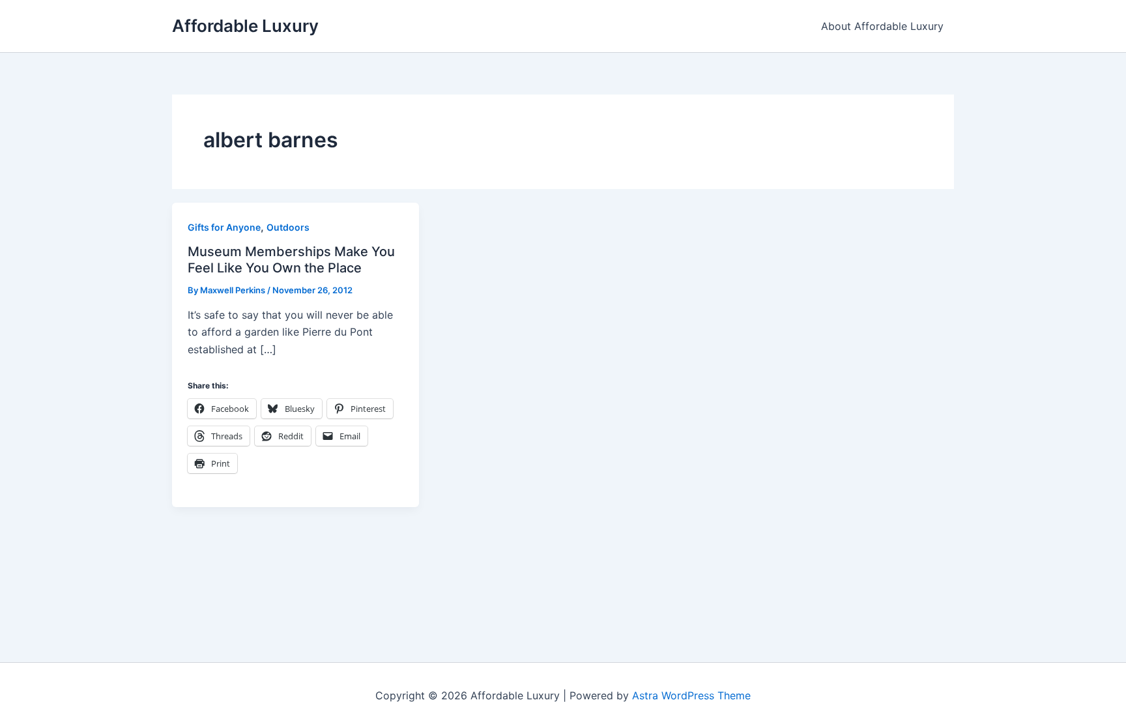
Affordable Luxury (245, 26)
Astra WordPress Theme (691, 695)
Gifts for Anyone (224, 227)
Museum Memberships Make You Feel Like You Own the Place (291, 260)
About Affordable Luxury (882, 26)
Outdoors (288, 227)
